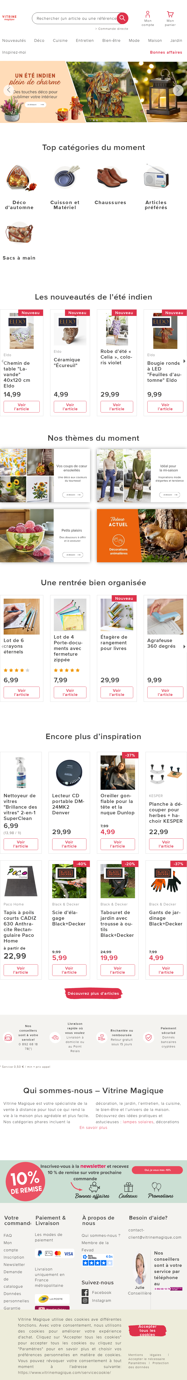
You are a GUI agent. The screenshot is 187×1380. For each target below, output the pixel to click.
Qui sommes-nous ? (101, 1235)
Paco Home (14, 904)
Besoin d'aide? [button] (148, 1218)
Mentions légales (144, 1355)
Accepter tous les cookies (147, 1330)
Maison (155, 40)
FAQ (8, 1235)
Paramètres (137, 1363)
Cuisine (60, 40)
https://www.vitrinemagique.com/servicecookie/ (64, 1372)
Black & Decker (65, 904)
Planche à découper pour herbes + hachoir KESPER (166, 812)
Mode (134, 40)
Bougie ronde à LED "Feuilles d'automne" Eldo (164, 371)
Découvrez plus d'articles (93, 993)
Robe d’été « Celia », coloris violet (116, 357)
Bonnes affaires (166, 52)
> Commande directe (111, 29)
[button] (15, 1220)
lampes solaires (138, 1121)
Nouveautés (14, 40)
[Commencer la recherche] (122, 18)
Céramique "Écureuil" (67, 363)
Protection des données (148, 1365)
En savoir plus (93, 1127)
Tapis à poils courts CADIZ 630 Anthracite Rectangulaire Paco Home (20, 927)
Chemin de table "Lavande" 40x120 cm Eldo (17, 374)
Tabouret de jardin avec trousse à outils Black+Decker (117, 924)
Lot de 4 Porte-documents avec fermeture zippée (68, 648)
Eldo (58, 351)
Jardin (176, 40)
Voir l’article (21, 406)
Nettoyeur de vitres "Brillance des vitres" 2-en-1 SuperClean (20, 807)
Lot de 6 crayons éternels (14, 646)
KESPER (156, 796)
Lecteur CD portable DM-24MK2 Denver (68, 804)
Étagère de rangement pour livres (114, 643)
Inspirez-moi (14, 52)
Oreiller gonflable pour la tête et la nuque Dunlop (118, 804)
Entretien (85, 40)
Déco (39, 40)
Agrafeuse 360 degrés (161, 643)
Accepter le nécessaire (146, 1359)
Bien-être (111, 40)
